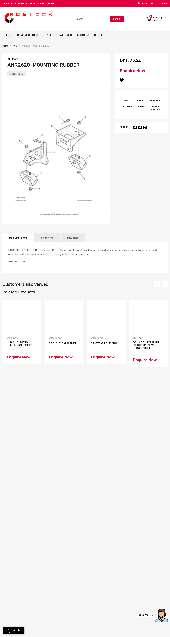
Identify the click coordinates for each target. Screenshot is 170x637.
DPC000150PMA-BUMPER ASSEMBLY (19, 343)
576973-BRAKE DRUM (105, 343)
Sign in (152, 3)
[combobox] (91, 19)
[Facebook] (135, 127)
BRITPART (138, 338)
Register (163, 3)
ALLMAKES (13, 59)
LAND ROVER (13, 338)
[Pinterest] (145, 127)
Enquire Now (132, 70)
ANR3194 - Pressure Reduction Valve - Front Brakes (146, 344)
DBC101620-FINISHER (63, 343)
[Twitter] (140, 127)
